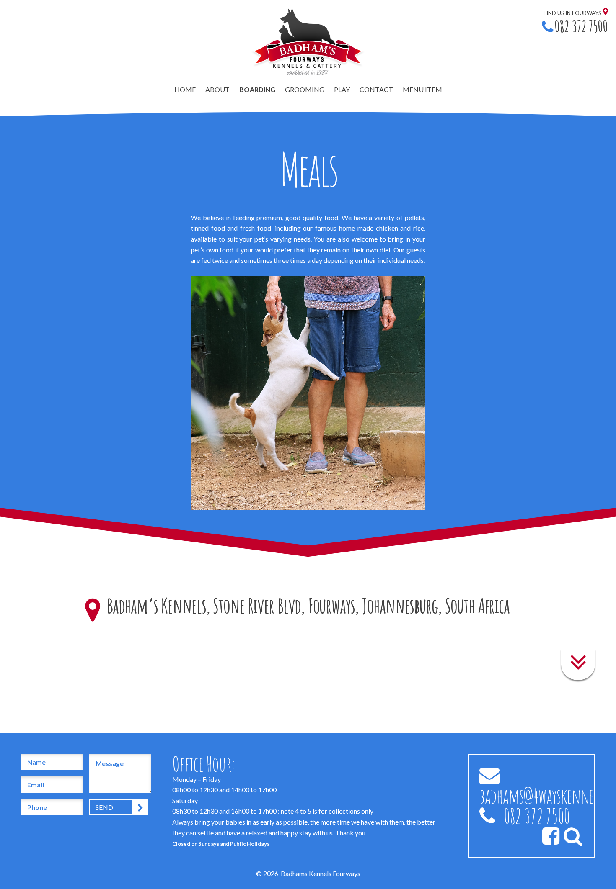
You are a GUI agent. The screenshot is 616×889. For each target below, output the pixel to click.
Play (342, 89)
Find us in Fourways (572, 13)
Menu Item (422, 89)
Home (185, 89)
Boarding (257, 89)
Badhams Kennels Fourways (320, 873)
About (217, 89)
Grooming (304, 89)
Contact (376, 89)
